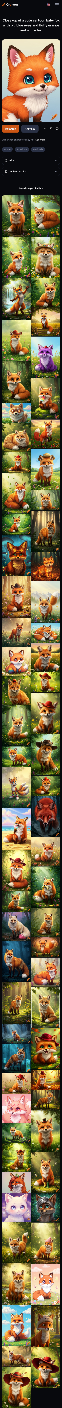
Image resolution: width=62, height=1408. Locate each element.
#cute (7, 149)
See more (40, 139)
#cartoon (22, 149)
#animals (38, 149)
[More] (45, 129)
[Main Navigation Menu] (56, 4)
